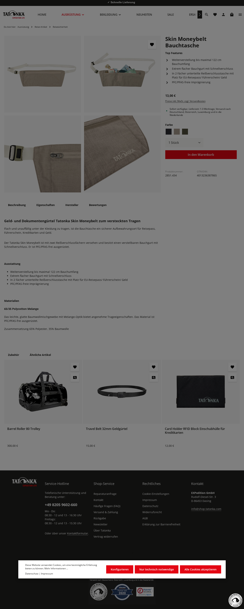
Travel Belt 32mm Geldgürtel (106, 429)
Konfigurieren (120, 569)
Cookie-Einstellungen (155, 494)
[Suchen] (206, 14)
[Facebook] (112, 553)
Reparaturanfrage (105, 494)
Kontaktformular (77, 533)
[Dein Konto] (223, 14)
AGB (145, 518)
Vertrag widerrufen (106, 536)
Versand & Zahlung (106, 512)
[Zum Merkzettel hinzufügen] (152, 44)
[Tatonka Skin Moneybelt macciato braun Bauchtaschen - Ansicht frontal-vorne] (42, 154)
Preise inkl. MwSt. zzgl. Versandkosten (185, 101)
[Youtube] (122, 553)
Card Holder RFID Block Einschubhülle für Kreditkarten (195, 431)
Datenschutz (150, 506)
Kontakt (98, 500)
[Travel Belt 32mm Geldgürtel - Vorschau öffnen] (153, 377)
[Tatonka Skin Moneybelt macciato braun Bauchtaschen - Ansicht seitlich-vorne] (42, 74)
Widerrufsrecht (152, 512)
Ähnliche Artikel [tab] (40, 355)
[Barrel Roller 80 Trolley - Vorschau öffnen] (75, 377)
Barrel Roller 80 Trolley (23, 429)
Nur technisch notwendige (156, 569)
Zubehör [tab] (13, 355)
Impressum (149, 500)
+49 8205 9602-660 (61, 504)
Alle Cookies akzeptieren (201, 569)
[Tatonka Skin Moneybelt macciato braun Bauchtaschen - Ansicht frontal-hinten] (122, 154)
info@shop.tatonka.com (206, 509)
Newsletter (101, 524)
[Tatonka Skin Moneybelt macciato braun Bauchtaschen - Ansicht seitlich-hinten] (122, 74)
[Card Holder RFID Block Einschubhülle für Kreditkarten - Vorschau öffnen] (232, 377)
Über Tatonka (102, 530)
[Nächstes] (199, 14)
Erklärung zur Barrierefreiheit (161, 524)
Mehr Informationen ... (56, 568)
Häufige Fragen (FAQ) (107, 506)
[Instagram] (132, 553)
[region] (82, 114)
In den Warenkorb (201, 155)
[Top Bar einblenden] (240, 14)
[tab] (17, 205)
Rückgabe (100, 518)
